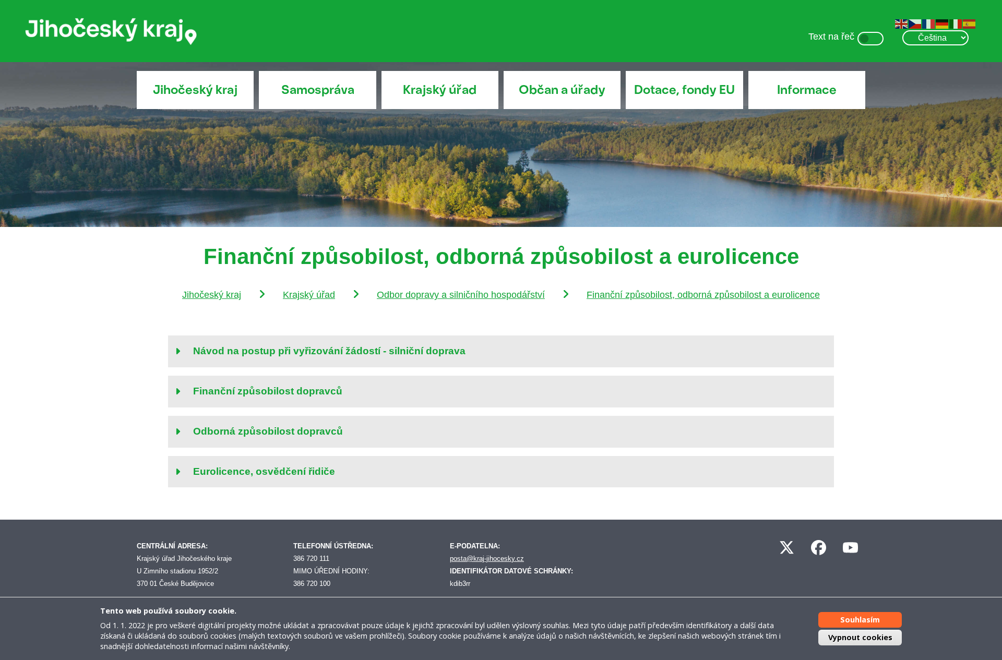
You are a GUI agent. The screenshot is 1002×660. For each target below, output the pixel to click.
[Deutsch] (939, 23)
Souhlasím (860, 620)
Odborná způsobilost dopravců (268, 446)
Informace (807, 91)
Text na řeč (822, 37)
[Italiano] (952, 23)
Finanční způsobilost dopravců (267, 406)
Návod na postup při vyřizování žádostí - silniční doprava (331, 367)
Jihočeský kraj (195, 91)
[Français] (925, 23)
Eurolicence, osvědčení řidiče (264, 487)
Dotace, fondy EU (684, 91)
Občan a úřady (562, 91)
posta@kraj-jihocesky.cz (489, 574)
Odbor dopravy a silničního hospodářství (484, 296)
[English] (898, 23)
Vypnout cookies (860, 637)
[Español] (966, 23)
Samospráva (317, 91)
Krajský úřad (439, 91)
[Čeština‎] (911, 23)
